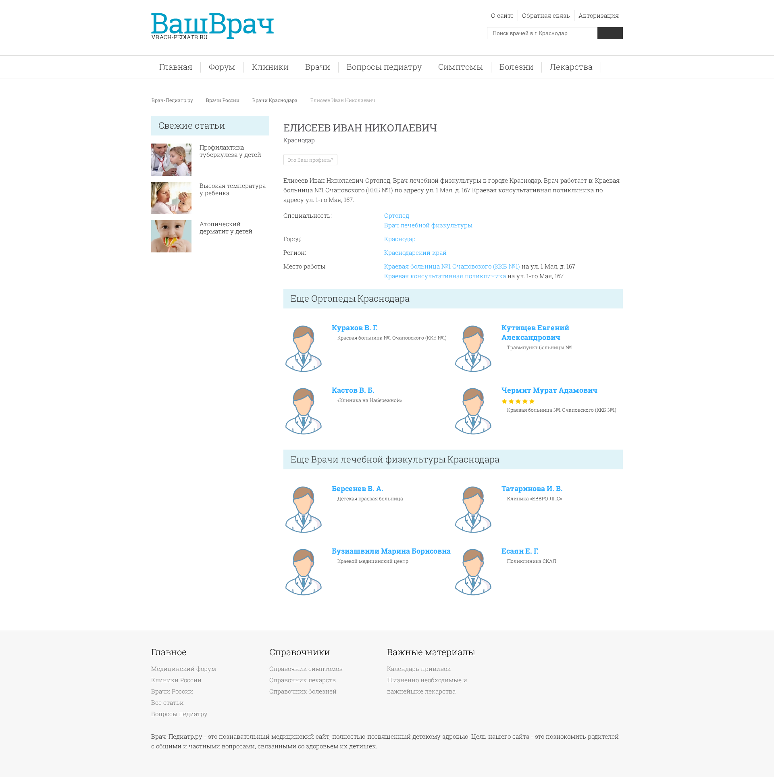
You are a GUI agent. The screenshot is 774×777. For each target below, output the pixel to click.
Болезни (516, 67)
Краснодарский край (415, 252)
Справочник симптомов (306, 669)
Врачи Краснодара (275, 100)
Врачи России (222, 100)
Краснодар (400, 239)
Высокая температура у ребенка (233, 189)
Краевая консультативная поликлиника (445, 276)
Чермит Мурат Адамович (549, 390)
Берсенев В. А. (357, 488)
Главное (169, 652)
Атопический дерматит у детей (226, 227)
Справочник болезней (303, 691)
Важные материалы (431, 652)
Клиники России (176, 680)
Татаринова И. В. (532, 488)
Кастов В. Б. (353, 390)
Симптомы (460, 67)
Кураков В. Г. (355, 327)
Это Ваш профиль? (310, 159)
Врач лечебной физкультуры (428, 225)
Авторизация (598, 15)
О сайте (502, 15)
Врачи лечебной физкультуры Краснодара (405, 459)
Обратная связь (546, 15)
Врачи (317, 67)
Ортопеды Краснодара (360, 298)
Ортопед (396, 215)
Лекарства (571, 67)
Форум (222, 67)
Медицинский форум (183, 669)
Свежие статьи (191, 125)
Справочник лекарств (302, 680)
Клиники (270, 67)
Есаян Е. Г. (520, 551)
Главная (175, 67)
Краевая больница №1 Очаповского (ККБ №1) (452, 266)
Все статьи (167, 702)
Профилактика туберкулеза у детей (230, 150)
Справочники (299, 652)
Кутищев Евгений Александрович (535, 332)
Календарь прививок (419, 669)
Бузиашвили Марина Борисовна (391, 551)
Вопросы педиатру (384, 67)
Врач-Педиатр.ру (172, 100)
